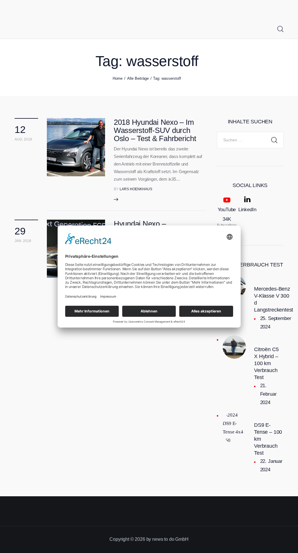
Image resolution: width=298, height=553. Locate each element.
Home (118, 78)
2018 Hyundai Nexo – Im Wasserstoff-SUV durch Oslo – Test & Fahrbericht (155, 130)
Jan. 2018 (23, 241)
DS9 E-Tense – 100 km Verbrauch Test (268, 439)
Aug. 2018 (23, 139)
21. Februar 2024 (268, 394)
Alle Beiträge (138, 78)
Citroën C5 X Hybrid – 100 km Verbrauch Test (266, 363)
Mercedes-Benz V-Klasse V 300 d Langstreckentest (273, 299)
